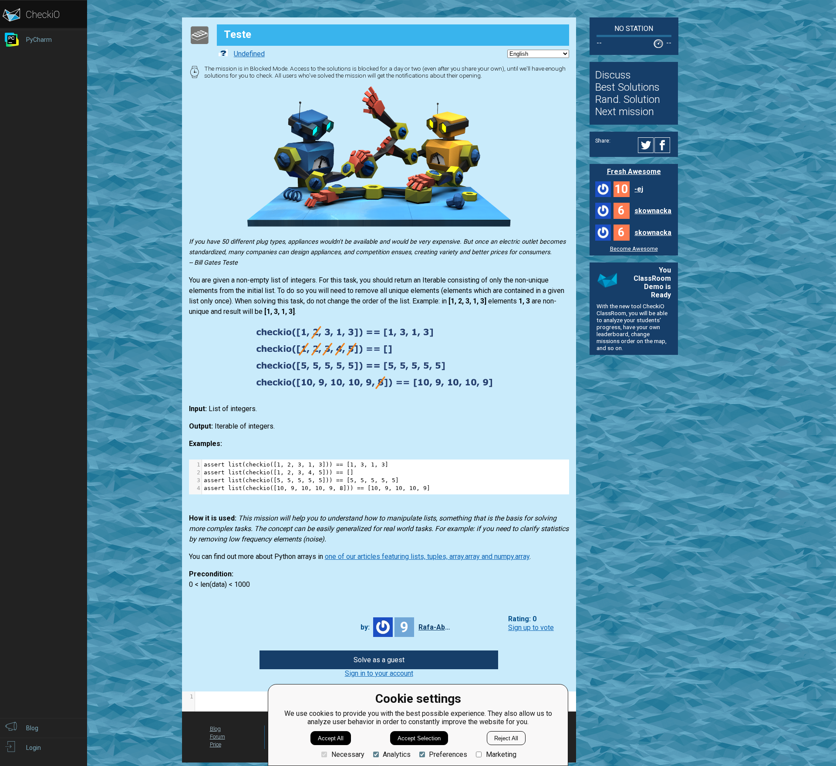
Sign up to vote (531, 627)
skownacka (652, 211)
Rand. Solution (627, 99)
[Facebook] (663, 145)
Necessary (347, 754)
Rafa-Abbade (435, 627)
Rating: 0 (522, 619)
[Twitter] (646, 145)
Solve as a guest (379, 660)
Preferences (448, 754)
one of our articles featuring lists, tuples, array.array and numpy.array (427, 556)
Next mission (624, 112)
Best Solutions (627, 87)
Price (215, 744)
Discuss (613, 75)
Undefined (249, 54)
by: (365, 627)
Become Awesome (634, 248)
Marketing (501, 754)
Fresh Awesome (634, 171)
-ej (638, 189)
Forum (217, 736)
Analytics (397, 754)
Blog (215, 728)
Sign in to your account (379, 673)
